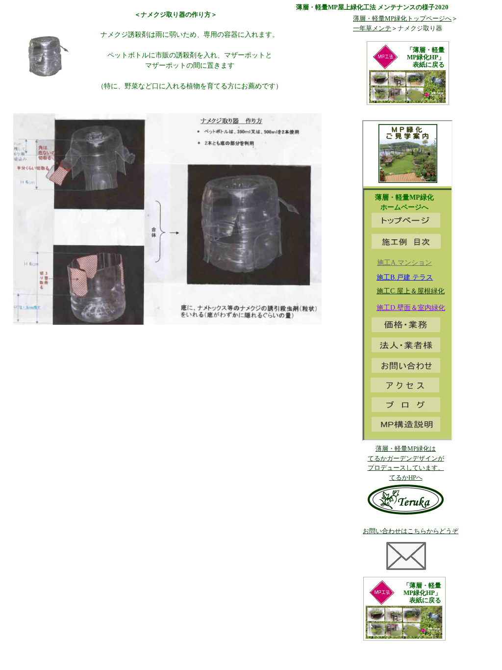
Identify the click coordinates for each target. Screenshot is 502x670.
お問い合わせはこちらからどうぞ (410, 531)
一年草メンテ (372, 28)
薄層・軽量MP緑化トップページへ (402, 18)
